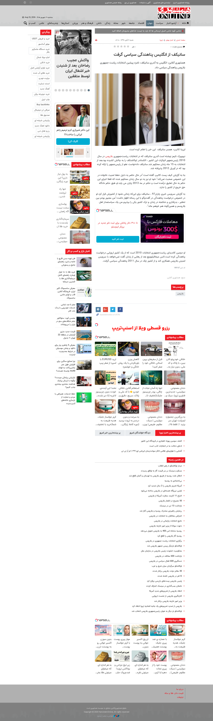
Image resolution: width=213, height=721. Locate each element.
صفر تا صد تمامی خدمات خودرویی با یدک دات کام (65, 308)
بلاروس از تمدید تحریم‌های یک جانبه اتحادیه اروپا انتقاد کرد (157, 606)
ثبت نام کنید (118, 239)
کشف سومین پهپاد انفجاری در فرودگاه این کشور (161, 441)
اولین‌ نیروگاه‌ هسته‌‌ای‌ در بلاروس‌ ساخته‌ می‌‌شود (161, 491)
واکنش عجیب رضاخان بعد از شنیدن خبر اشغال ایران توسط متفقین (73, 68)
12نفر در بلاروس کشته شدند (169, 576)
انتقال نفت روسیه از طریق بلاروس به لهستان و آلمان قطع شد (155, 476)
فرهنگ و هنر (87, 23)
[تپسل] (97, 210)
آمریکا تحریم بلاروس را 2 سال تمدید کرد (165, 486)
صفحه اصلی (180, 40)
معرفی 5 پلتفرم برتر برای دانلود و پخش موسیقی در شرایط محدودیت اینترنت (65, 350)
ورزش (75, 23)
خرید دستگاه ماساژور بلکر (41, 51)
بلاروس (109, 156)
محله (115, 23)
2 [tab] (85, 90)
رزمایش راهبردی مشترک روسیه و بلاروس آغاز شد (161, 511)
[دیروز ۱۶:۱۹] (84, 349)
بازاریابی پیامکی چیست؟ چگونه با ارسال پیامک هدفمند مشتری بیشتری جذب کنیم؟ (65, 382)
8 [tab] (63, 90)
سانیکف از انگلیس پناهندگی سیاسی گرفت (149, 54)
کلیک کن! (73, 141)
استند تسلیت (44, 83)
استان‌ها (65, 23)
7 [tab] (66, 90)
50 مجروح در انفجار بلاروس (170, 501)
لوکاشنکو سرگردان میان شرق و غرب (167, 566)
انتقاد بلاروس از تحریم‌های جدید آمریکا (165, 591)
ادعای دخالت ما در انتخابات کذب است (165, 446)
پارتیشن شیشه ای (42, 120)
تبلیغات (180, 697)
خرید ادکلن (45, 62)
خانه (184, 23)
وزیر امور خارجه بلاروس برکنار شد (168, 601)
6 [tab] (70, 90)
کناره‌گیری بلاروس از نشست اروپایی (167, 596)
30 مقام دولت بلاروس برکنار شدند (167, 571)
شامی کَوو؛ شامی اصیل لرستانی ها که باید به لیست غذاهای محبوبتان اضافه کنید (146, 31)
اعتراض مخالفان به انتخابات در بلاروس (165, 516)
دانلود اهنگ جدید (42, 126)
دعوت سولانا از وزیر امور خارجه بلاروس (165, 526)
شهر (123, 23)
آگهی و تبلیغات (145, 2)
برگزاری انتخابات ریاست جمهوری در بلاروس (164, 541)
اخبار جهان (169, 40)
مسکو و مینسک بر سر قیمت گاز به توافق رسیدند (161, 471)
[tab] (170, 433)
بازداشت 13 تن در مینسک (171, 506)
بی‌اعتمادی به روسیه (173, 481)
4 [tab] (77, 90)
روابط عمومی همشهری (113, 2)
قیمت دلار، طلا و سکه (174, 693)
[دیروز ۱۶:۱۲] (84, 397)
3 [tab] (81, 90)
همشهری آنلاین (172, 13)
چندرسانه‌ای (52, 23)
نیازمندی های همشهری (161, 2)
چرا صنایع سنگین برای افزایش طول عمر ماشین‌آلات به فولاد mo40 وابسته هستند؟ (65, 366)
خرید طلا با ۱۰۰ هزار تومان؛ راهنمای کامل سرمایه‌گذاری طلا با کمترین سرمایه (66, 276)
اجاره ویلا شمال (43, 57)
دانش (99, 23)
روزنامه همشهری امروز (181, 2)
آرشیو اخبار (171, 23)
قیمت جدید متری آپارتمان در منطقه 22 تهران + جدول (66, 335)
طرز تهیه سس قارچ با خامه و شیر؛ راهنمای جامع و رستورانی (66, 262)
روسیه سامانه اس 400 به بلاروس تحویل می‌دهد (161, 531)
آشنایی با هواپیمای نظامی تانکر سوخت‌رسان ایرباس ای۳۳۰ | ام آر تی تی (151, 451)
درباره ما (179, 689)
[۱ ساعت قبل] (73, 42)
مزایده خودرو (44, 78)
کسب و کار (30, 23)
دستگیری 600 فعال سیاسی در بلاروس (165, 561)
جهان (149, 23)
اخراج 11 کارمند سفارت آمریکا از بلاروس (165, 496)
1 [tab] (88, 90)
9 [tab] (59, 90)
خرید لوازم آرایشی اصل (40, 68)
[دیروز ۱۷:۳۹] (84, 322)
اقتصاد (141, 23)
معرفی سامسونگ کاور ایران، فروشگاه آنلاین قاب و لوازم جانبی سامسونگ (66, 293)
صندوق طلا (45, 115)
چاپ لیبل (46, 99)
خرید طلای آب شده (41, 73)
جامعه (132, 23)
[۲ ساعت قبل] (84, 262)
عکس (41, 23)
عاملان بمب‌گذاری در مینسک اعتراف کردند (164, 586)
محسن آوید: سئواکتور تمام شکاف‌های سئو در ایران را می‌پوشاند (65, 321)
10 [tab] (56, 90)
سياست (159, 23)
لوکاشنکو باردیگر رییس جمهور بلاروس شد (164, 546)
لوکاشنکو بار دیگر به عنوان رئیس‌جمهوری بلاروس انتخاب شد (157, 611)
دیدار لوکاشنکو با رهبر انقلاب (170, 466)
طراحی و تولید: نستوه (105, 716)
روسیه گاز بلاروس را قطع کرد (169, 536)
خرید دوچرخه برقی (42, 94)
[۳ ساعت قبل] (84, 276)
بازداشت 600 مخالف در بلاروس (168, 556)
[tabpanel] (73, 56)
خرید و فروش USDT (41, 38)
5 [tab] (74, 90)
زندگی (107, 23)
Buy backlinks (43, 104)
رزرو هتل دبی (44, 131)
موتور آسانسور (44, 44)
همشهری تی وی (130, 2)
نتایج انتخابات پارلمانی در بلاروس (168, 521)
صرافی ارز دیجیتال (42, 110)
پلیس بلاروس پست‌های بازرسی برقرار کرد (164, 581)
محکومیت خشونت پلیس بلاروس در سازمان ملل (161, 551)
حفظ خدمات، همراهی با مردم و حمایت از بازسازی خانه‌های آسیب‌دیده (65, 398)
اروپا (161, 40)
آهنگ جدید (45, 89)
